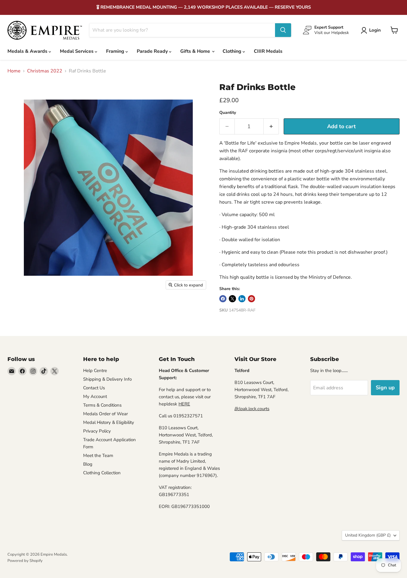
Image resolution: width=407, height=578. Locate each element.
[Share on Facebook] (222, 298)
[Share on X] (232, 298)
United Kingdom (368, 535)
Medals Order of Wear (105, 414)
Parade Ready (153, 51)
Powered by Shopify (25, 560)
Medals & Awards (28, 51)
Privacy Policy (97, 431)
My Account (95, 396)
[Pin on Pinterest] (251, 298)
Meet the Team (98, 455)
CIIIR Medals (268, 51)
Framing (115, 51)
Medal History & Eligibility (108, 422)
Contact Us (94, 388)
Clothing (233, 51)
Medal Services (77, 51)
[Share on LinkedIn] (242, 298)
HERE (184, 404)
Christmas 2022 (44, 71)
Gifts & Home (195, 51)
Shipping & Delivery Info (107, 379)
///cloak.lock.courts (251, 409)
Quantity (227, 112)
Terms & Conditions (102, 405)
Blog (87, 464)
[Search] (283, 30)
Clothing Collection (102, 473)
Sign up (385, 387)
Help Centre (95, 371)
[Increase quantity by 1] (271, 126)
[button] (372, 30)
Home (14, 71)
